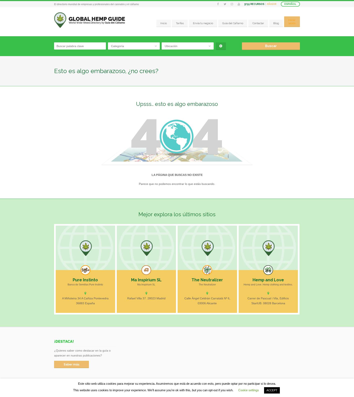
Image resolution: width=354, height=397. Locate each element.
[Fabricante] (207, 270)
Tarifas (180, 23)
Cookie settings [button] (248, 390)
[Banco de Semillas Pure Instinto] (85, 248)
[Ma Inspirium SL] (146, 248)
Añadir (271, 4)
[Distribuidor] (146, 270)
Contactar (258, 23)
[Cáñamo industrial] (268, 270)
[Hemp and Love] (268, 248)
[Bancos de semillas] (85, 270)
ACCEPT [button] (272, 390)
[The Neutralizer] (207, 248)
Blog (276, 23)
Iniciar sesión (292, 21)
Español (290, 4)
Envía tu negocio (203, 23)
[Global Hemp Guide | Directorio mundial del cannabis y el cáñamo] (89, 20)
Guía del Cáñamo (232, 23)
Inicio (163, 23)
